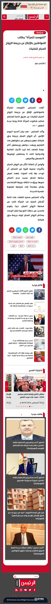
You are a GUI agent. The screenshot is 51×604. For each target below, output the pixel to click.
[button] (31, 406)
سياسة (40, 32)
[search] (4, 16)
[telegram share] (12, 100)
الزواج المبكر (30, 237)
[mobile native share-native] (39, 100)
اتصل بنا (14, 595)
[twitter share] (25, 100)
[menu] (46, 16)
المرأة (21, 246)
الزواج (13, 246)
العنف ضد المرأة (32, 241)
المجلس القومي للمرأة (16, 241)
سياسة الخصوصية (25, 595)
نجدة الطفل (31, 246)
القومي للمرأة (17, 237)
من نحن (36, 595)
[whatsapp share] (18, 100)
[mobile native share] (12, 230)
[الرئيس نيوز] (25, 583)
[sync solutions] (39, 600)
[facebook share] (32, 100)
